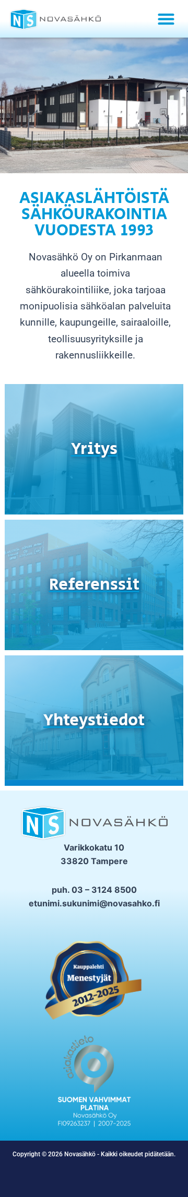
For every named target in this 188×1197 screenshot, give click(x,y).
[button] (165, 18)
